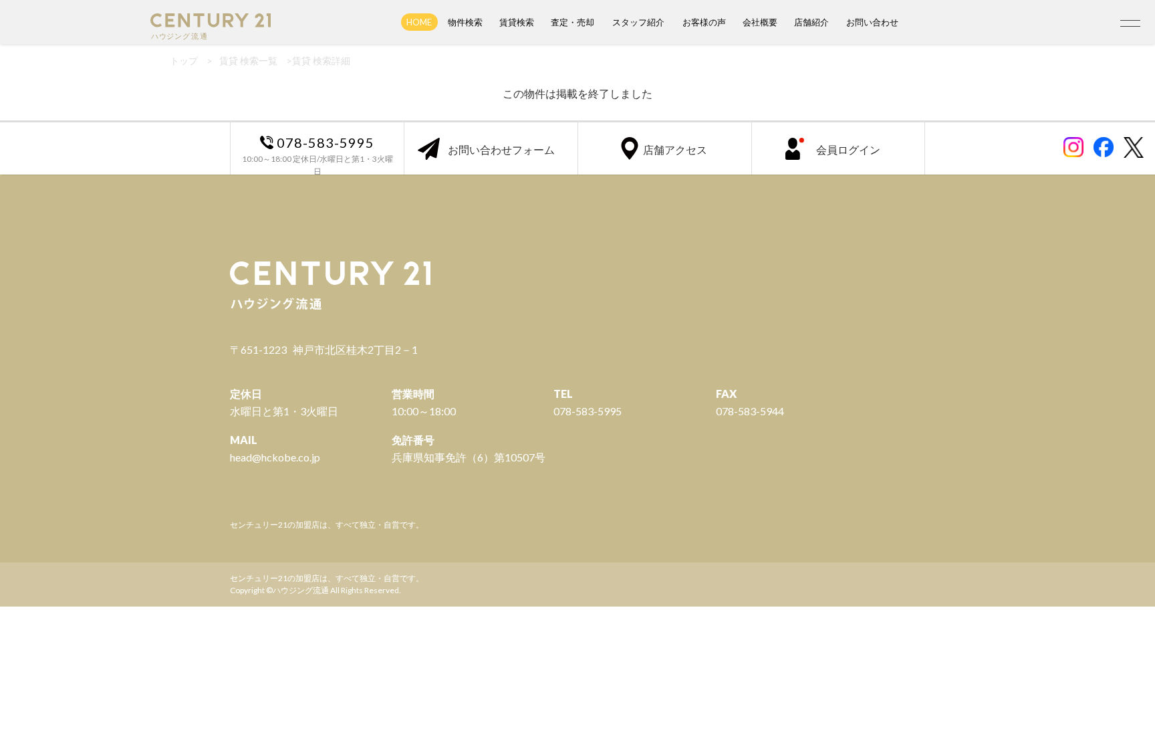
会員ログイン (848, 149)
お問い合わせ (872, 22)
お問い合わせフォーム (501, 149)
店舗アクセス (675, 149)
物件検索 (465, 22)
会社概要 (760, 22)
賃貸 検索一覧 (248, 60)
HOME (419, 22)
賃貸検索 (516, 22)
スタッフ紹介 (638, 22)
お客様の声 (704, 22)
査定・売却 (572, 22)
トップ (184, 60)
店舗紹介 (811, 22)
